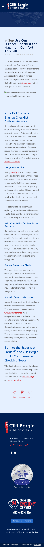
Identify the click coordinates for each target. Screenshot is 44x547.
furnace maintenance (13, 313)
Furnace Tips (28, 54)
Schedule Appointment (22, 520)
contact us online (14, 380)
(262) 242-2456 (19, 445)
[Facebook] (9, 453)
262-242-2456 (28, 377)
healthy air (15, 172)
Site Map (37, 544)
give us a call (26, 83)
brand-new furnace (12, 161)
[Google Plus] (19, 453)
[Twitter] (16, 453)
